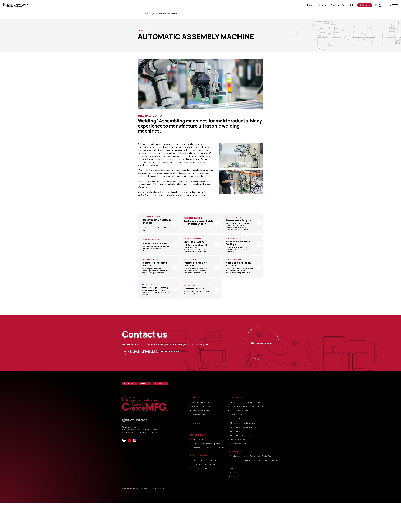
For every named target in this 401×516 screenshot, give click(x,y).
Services (335, 5)
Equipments (197, 427)
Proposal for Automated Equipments (207, 443)
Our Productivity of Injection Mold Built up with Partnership (254, 460)
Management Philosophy (202, 410)
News (231, 468)
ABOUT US (195, 397)
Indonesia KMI (159, 384)
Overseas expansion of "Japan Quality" (208, 448)
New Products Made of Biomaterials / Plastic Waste (251, 456)
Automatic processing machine (243, 427)
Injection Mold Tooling (239, 415)
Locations (196, 423)
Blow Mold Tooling (237, 419)
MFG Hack (144, 384)
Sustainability (348, 5)
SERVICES (234, 397)
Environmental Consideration (204, 460)
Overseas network (238, 443)
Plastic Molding (198, 439)
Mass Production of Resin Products (245, 402)
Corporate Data (198, 415)
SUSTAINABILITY (199, 455)
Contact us (366, 5)
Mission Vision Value (200, 402)
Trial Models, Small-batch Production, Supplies (249, 406)
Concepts (322, 5)
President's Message (201, 406)
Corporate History (199, 419)
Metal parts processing (240, 439)
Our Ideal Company (200, 468)
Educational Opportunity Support (206, 464)
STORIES (233, 451)
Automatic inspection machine (243, 435)
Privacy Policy (234, 477)
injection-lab (128, 384)
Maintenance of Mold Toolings (243, 423)
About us (311, 5)
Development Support (239, 410)
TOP (139, 14)
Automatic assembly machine (242, 431)
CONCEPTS (196, 435)
